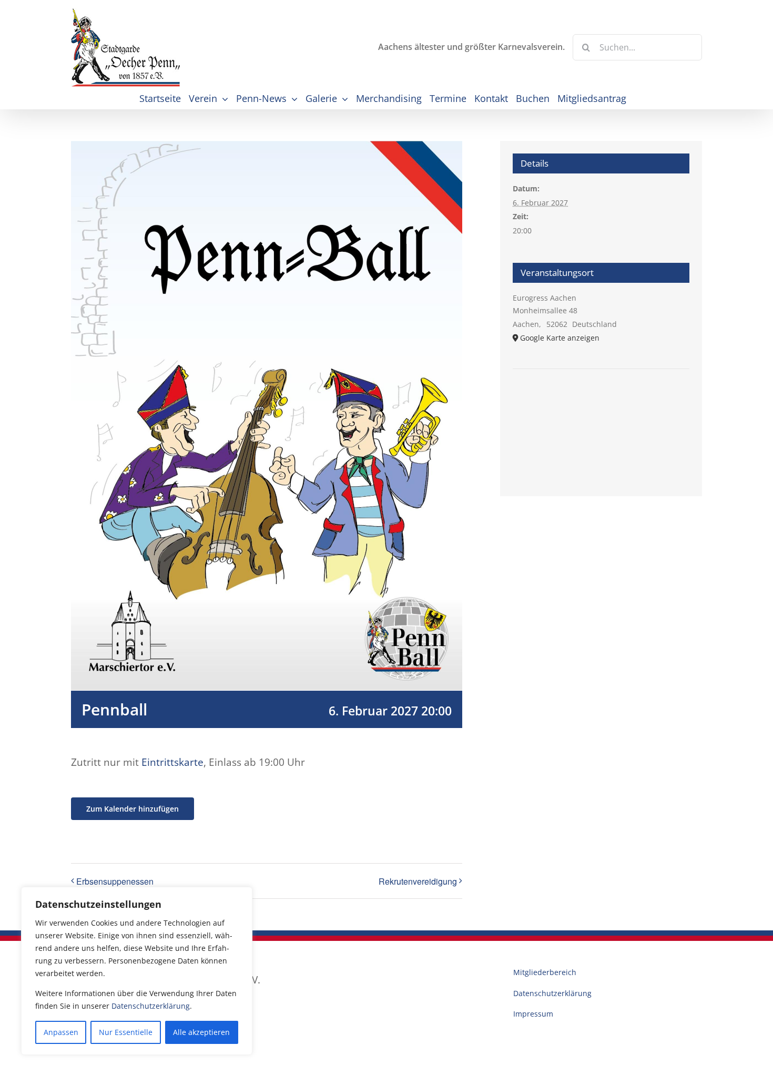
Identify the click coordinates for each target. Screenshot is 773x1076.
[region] (136, 971)
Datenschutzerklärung (150, 1006)
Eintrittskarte (172, 762)
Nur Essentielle (125, 1032)
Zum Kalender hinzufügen (132, 808)
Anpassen (61, 1032)
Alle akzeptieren (201, 1032)
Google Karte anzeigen (559, 338)
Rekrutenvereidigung (418, 881)
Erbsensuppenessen (115, 881)
